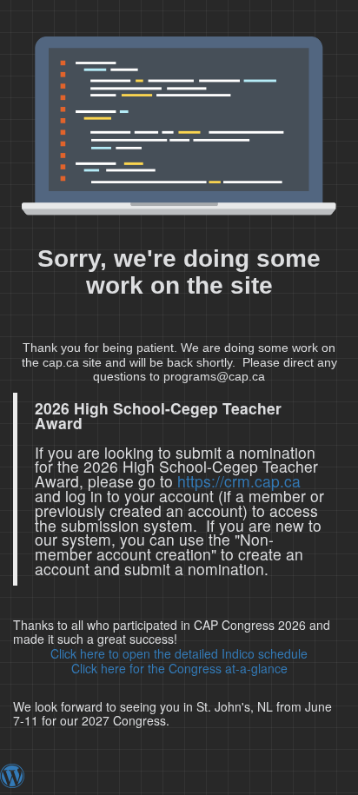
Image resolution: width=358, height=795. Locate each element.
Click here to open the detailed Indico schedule (179, 653)
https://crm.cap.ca (239, 481)
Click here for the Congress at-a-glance (179, 668)
